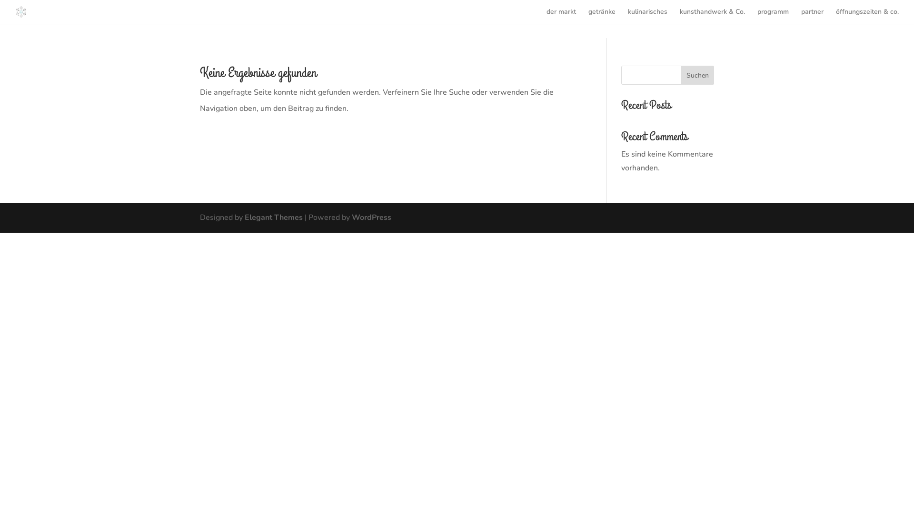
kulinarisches (647, 12)
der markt (561, 12)
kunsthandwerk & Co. (712, 12)
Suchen (697, 75)
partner (812, 12)
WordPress (371, 217)
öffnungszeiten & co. (867, 12)
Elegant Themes (274, 217)
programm (773, 12)
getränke (602, 12)
